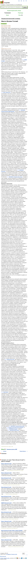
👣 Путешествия (3, 556)
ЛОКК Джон (5, 392)
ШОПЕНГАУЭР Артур (14, 430)
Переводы (20, 12)
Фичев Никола (23, 451)
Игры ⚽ (20, 15)
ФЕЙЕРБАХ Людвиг (13, 428)
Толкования (7, 12)
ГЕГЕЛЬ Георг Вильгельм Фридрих (15, 427)
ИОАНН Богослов (10, 359)
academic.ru (5, 2)
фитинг (4, 451)
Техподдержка (8, 554)
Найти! (25, 7)
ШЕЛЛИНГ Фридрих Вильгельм (15, 176)
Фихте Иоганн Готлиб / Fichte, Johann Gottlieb (11, 530)
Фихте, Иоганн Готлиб (6, 463)
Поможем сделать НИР (12, 449)
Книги (7, 15)
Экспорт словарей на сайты (5, 558)
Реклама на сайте (14, 554)
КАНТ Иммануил (6, 92)
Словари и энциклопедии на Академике (11, 4)
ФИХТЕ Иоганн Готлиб (6, 502)
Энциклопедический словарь (14, 10)
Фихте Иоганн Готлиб (6, 477)
